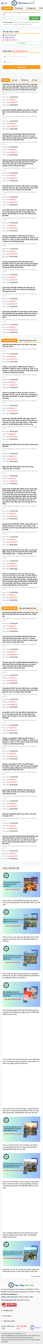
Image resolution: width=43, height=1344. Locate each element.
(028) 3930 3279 (18, 1300)
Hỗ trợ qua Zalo (10, 35)
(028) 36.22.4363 (12, 1297)
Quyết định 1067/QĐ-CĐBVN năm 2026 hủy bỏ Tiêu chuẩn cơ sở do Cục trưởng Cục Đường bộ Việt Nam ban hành (18, 289)
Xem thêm (36, 1276)
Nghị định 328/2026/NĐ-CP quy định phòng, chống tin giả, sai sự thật (18, 467)
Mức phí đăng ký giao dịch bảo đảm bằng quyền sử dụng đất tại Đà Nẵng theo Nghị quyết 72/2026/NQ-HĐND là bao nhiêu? (21, 1012)
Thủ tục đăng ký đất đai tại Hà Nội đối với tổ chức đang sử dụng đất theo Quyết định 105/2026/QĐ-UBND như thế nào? (20, 1235)
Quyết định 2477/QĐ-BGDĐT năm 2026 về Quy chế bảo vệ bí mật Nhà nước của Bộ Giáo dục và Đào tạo (20, 112)
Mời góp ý (22, 43)
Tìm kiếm (34, 18)
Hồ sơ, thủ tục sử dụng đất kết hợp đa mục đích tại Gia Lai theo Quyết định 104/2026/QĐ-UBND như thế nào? (21, 902)
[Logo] (11, 1285)
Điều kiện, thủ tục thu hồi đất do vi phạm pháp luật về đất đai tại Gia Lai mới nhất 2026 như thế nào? (21, 1270)
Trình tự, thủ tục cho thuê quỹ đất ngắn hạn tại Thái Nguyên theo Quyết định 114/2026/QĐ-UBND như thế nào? (21, 939)
